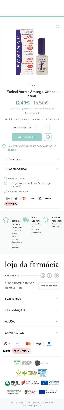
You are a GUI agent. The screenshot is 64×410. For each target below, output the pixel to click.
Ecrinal (32, 85)
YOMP (40, 405)
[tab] (32, 298)
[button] (32, 298)
